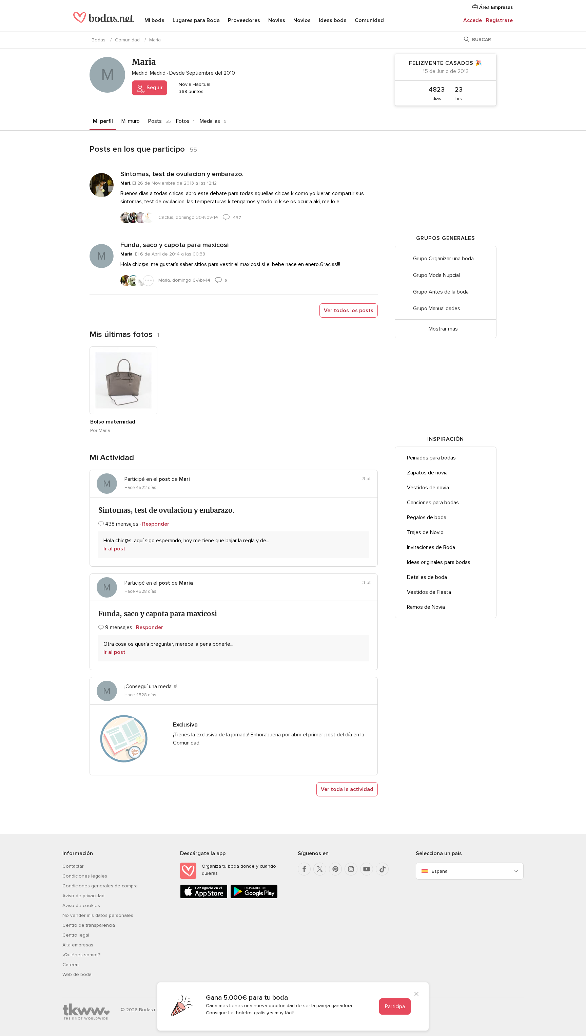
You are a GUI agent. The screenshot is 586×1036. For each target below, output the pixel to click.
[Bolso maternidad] (123, 380)
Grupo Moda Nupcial (436, 275)
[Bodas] (103, 20)
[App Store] (204, 897)
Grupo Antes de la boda (441, 291)
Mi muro (130, 121)
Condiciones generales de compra (100, 886)
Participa (395, 1006)
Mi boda (154, 20)
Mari (125, 183)
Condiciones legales (84, 876)
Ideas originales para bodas (438, 562)
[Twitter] (319, 869)
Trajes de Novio (425, 532)
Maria (126, 254)
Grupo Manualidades (436, 308)
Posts (155, 121)
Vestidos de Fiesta (429, 592)
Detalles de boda (427, 577)
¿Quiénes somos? (81, 955)
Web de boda (77, 974)
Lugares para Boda (196, 20)
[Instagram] (351, 869)
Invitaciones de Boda (431, 547)
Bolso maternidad (112, 421)
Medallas (210, 121)
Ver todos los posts (348, 310)
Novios (302, 20)
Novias (276, 20)
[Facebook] (304, 869)
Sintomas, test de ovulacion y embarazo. (181, 174)
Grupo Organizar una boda (443, 258)
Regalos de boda (426, 517)
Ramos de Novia (426, 607)
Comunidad (369, 20)
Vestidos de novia (428, 487)
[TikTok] (382, 869)
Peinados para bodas (431, 457)
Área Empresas (495, 7)
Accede (472, 20)
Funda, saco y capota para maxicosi (174, 245)
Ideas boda (333, 20)
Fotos (183, 121)
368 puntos (190, 91)
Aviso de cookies (81, 905)
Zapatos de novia (427, 472)
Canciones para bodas (433, 502)
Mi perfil (103, 121)
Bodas (98, 40)
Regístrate (499, 20)
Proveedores (244, 20)
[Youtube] (366, 869)
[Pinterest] (335, 869)
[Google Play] (254, 897)
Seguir (154, 87)
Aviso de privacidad (83, 896)
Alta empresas (77, 945)
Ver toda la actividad (347, 789)
